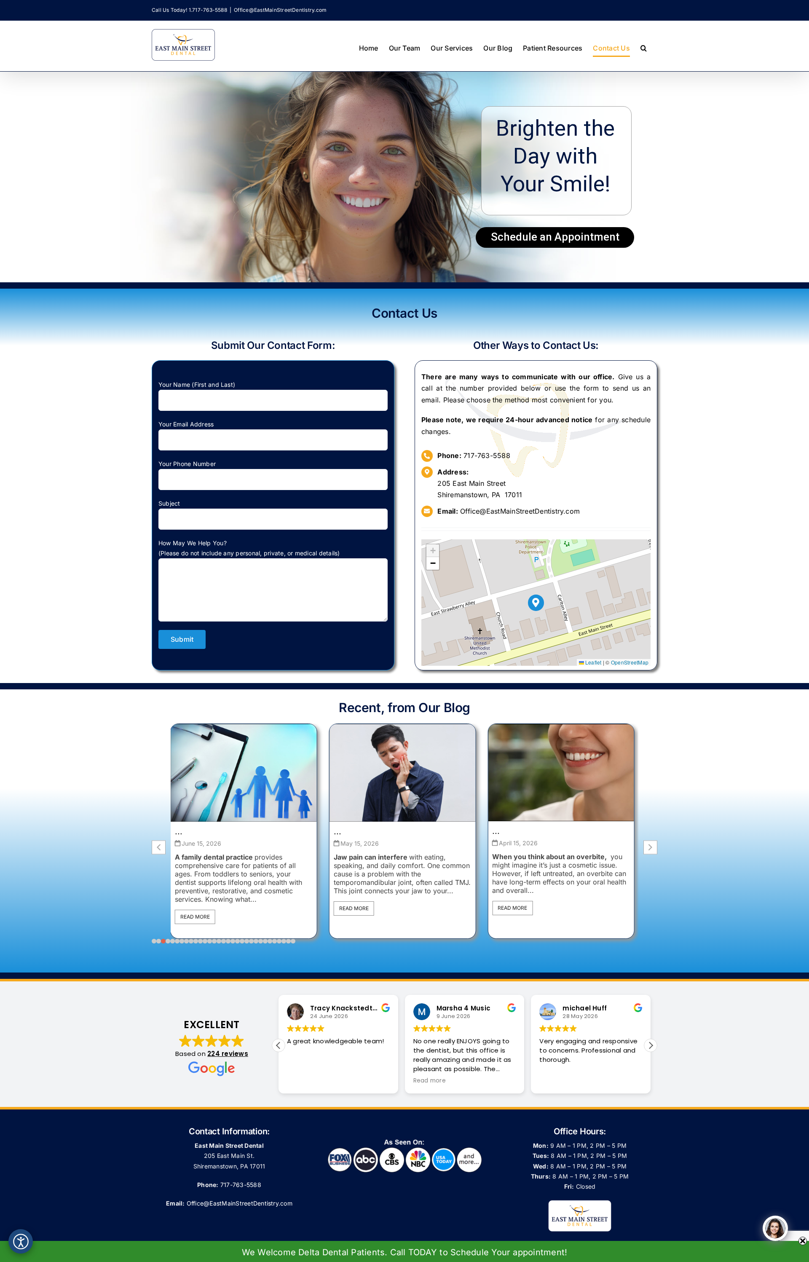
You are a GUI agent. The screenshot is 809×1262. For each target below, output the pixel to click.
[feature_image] (244, 772)
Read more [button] (429, 1081)
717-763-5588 (486, 455)
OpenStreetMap (629, 662)
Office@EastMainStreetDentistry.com (280, 10)
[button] (643, 48)
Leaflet (593, 662)
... (178, 831)
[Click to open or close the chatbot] (775, 1228)
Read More (195, 908)
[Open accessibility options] (20, 1241)
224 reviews (227, 1053)
